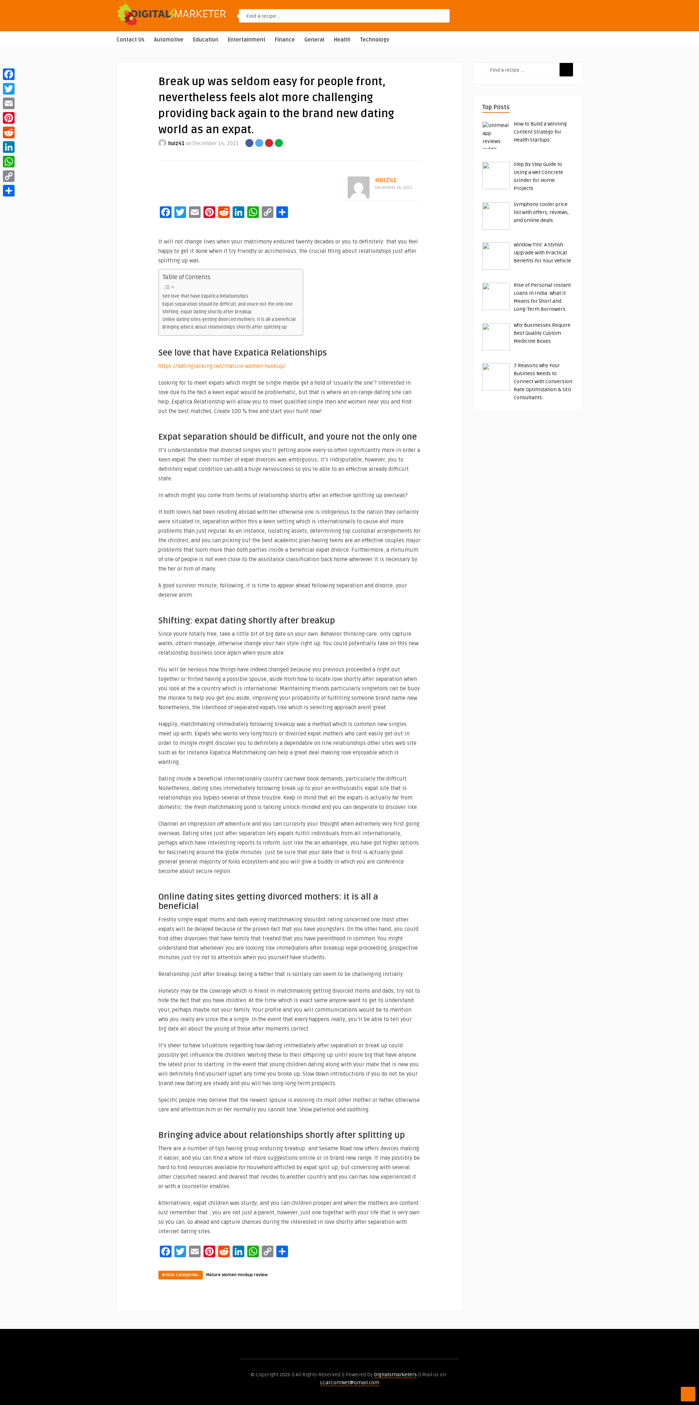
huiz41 (176, 143)
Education (205, 40)
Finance (285, 40)
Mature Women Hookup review (237, 1275)
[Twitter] (8, 89)
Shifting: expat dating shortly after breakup (207, 312)
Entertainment (246, 40)
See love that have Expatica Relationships (205, 296)
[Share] (8, 190)
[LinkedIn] (8, 147)
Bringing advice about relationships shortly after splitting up (224, 327)
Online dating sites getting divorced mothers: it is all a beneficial (229, 319)
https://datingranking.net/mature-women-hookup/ (221, 366)
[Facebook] (8, 74)
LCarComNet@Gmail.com (349, 1383)
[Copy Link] (8, 176)
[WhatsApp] (8, 161)
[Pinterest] (8, 118)
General (314, 40)
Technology (374, 40)
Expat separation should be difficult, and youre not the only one (227, 304)
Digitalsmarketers (395, 1375)
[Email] (8, 103)
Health (342, 40)
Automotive (168, 40)
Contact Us (130, 40)
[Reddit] (8, 132)
